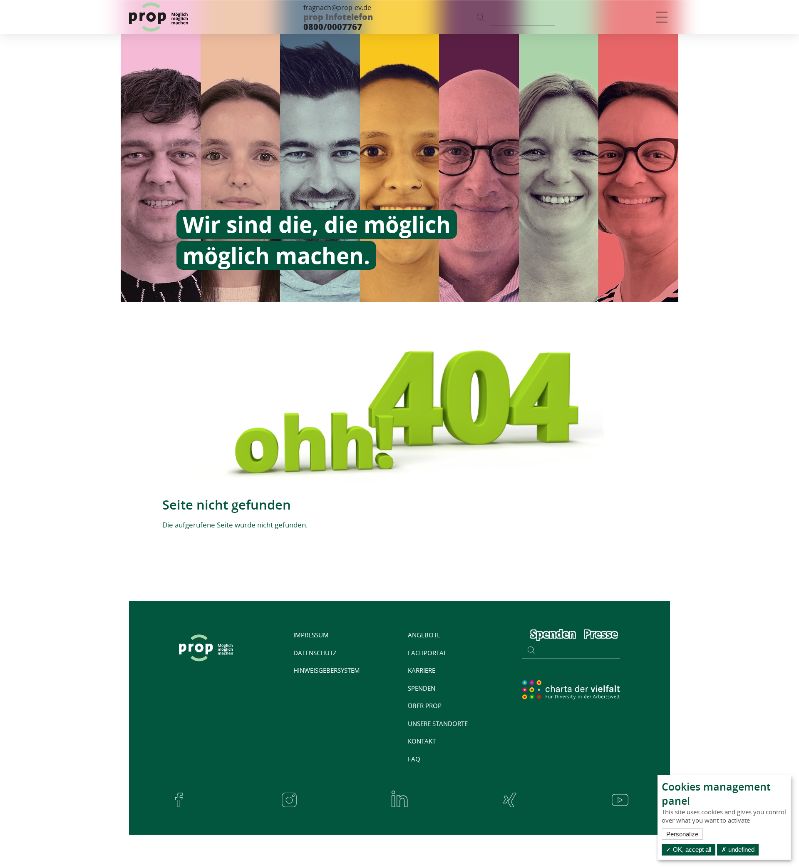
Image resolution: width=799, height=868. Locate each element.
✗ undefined (737, 849)
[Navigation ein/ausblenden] (661, 17)
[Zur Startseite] (158, 17)
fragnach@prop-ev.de (337, 7)
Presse (601, 634)
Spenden (553, 634)
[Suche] (480, 17)
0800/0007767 (332, 26)
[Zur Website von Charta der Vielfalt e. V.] (571, 689)
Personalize (682, 834)
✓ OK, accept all (688, 849)
